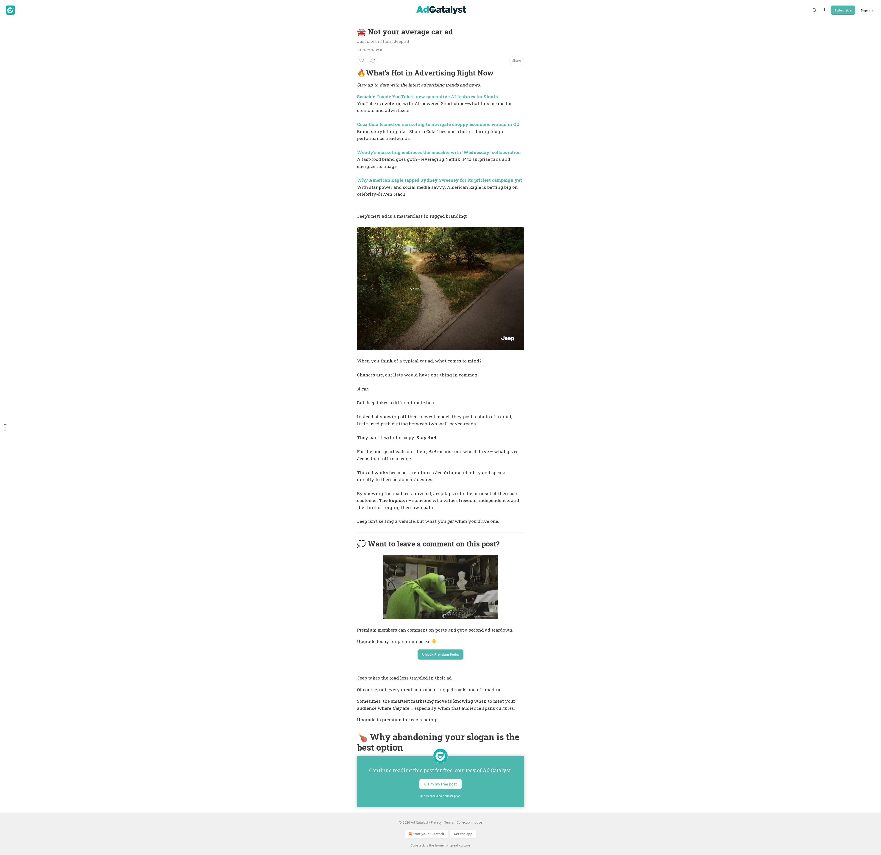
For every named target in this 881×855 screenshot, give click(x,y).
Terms (449, 822)
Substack (418, 845)
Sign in (867, 10)
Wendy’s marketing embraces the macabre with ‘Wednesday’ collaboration (439, 152)
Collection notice (469, 822)
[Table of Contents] (5, 428)
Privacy (436, 822)
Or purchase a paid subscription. (440, 796)
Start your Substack (428, 834)
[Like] (361, 60)
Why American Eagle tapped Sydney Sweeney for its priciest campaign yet (439, 180)
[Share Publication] (824, 10)
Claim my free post (440, 783)
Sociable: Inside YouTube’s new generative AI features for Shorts (427, 96)
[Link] (350, 73)
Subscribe (843, 10)
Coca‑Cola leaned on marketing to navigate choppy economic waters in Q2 (438, 124)
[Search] (814, 10)
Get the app (463, 834)
